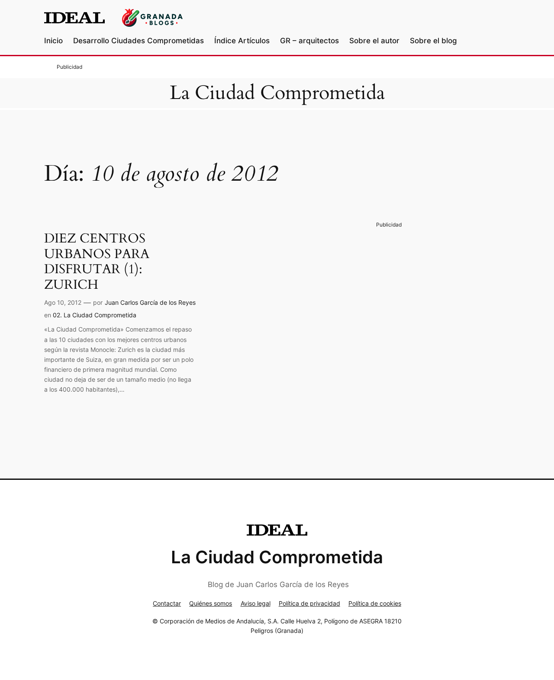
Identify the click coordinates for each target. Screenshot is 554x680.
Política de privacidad (309, 603)
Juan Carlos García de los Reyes (150, 302)
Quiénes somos (210, 603)
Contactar (167, 603)
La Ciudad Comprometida (277, 93)
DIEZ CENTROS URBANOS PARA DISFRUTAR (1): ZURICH (96, 262)
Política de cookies (374, 603)
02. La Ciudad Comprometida (94, 315)
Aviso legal (256, 603)
